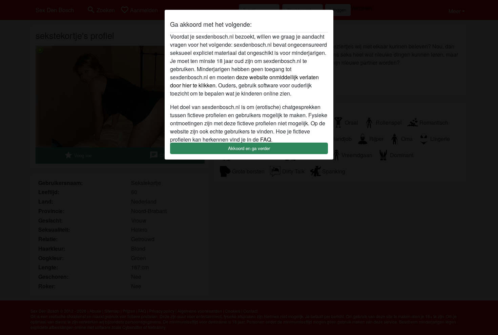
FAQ (265, 139)
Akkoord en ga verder (249, 148)
